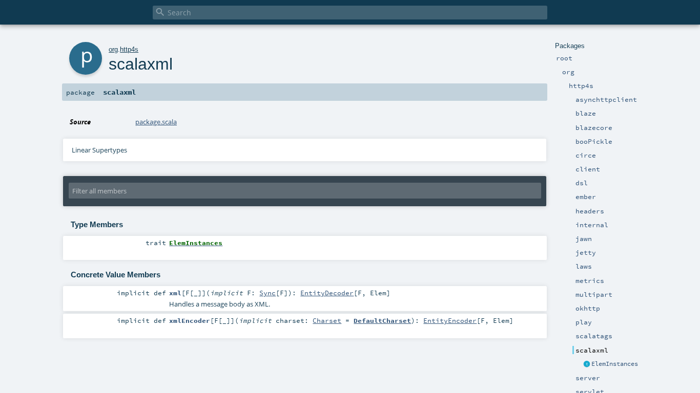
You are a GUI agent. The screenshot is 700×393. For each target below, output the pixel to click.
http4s (129, 49)
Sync (267, 293)
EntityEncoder (450, 320)
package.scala (156, 121)
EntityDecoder (327, 293)
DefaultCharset (382, 320)
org (113, 49)
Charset (327, 320)
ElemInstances (614, 363)
